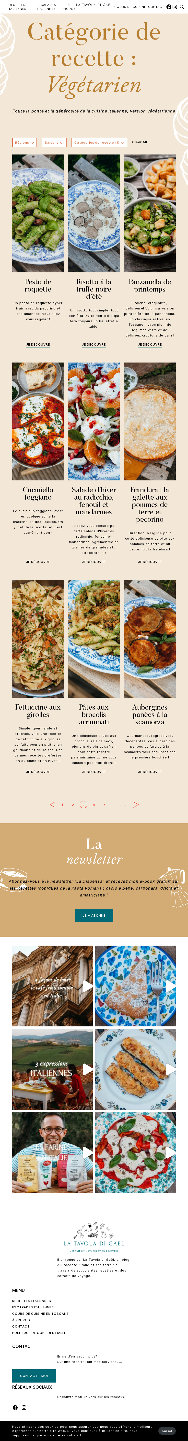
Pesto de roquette (38, 286)
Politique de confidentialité (40, 1333)
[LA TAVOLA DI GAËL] (94, 6)
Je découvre (38, 344)
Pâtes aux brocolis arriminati (94, 715)
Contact (156, 7)
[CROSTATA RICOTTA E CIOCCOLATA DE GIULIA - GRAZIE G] (135, 986)
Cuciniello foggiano (38, 494)
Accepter (167, 1430)
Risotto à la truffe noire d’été (93, 290)
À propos (69, 7)
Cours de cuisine (130, 7)
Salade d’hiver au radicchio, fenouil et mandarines (94, 501)
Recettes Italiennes (17, 7)
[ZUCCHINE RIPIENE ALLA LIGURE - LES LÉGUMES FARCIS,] (135, 1069)
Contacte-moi (34, 1376)
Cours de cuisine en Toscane (40, 1313)
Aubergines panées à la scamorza (149, 715)
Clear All (139, 142)
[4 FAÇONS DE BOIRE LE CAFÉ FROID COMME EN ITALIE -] (52, 986)
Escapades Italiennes (46, 7)
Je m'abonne (94, 915)
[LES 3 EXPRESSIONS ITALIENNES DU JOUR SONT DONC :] (52, 1069)
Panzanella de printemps (150, 286)
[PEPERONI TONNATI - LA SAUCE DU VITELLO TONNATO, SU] (135, 1152)
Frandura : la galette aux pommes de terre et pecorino (149, 505)
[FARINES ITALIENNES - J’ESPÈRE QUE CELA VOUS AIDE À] (52, 1152)
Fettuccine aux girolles (38, 711)
